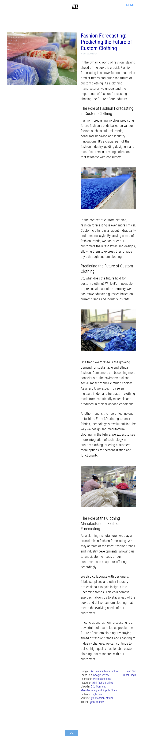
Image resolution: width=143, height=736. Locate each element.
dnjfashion (97, 694)
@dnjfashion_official (102, 698)
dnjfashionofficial (102, 679)
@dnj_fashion (97, 702)
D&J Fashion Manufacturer (104, 671)
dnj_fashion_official (103, 682)
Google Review (101, 675)
